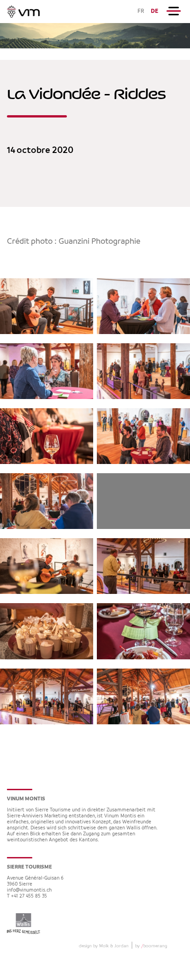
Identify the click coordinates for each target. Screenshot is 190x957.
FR (140, 11)
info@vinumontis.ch (29, 890)
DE (154, 11)
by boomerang (151, 946)
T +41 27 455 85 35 (27, 896)
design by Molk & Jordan (104, 946)
